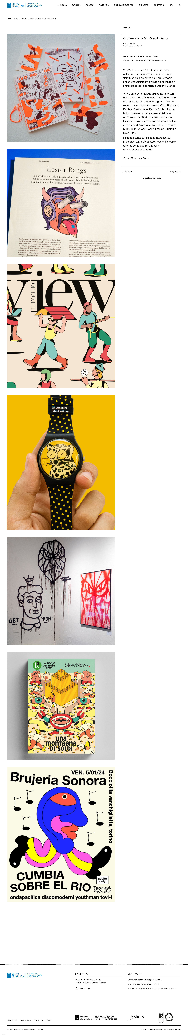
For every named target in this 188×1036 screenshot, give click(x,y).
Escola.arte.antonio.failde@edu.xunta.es (145, 980)
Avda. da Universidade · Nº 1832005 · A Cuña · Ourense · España (90, 981)
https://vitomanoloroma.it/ (138, 149)
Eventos (24, 19)
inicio (10, 19)
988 (41, 1029)
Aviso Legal (177, 1029)
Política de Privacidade (149, 1029)
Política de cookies (165, 1029)
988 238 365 (151, 984)
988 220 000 (139, 984)
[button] (62, 5)
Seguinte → (175, 171)
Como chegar (85, 988)
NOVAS (16, 19)
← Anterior (127, 171)
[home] (24, 5)
